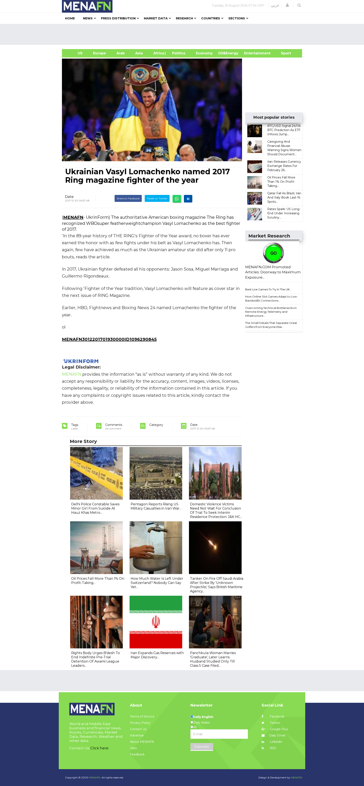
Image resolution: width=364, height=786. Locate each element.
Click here (99, 748)
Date (69, 196)
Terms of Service (142, 716)
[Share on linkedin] (188, 199)
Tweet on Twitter (157, 198)
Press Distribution (118, 18)
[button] (287, 5)
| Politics (178, 53)
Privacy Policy (140, 723)
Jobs (133, 748)
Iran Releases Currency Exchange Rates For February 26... (284, 166)
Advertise (137, 735)
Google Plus (278, 729)
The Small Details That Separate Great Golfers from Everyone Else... (271, 325)
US (75, 53)
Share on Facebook (128, 198)
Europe (99, 53)
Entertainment (251, 53)
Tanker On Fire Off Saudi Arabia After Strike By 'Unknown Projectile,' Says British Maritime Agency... (216, 585)
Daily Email (277, 735)
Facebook (276, 716)
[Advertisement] (183, 34)
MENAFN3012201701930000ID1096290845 (109, 339)
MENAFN (73, 217)
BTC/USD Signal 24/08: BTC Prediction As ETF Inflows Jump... (284, 130)
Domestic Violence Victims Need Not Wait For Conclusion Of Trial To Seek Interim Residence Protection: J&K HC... (216, 510)
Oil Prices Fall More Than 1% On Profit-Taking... (281, 182)
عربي (275, 5)
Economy (204, 53)
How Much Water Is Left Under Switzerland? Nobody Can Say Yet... (157, 583)
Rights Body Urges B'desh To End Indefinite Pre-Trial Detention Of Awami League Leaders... (95, 659)
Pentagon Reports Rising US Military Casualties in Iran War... (156, 506)
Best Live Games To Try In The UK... (268, 289)
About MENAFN (142, 742)
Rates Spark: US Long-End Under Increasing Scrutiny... (283, 213)
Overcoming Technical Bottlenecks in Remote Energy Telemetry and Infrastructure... (271, 311)
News (88, 18)
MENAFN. (95, 777)
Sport (283, 53)
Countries (210, 18)
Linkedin (275, 742)
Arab (120, 53)
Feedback (137, 754)
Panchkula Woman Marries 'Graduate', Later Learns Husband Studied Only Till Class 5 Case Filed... (213, 659)
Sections (236, 18)
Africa (158, 53)
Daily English (203, 717)
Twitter (274, 723)
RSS (272, 748)
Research (184, 18)
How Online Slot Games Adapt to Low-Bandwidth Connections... (271, 298)
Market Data (156, 18)
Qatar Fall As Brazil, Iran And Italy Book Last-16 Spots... (284, 197)
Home (70, 18)
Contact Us (138, 729)
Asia (139, 53)
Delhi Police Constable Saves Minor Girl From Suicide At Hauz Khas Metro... (95, 508)
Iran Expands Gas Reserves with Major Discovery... (157, 655)
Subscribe (202, 746)
